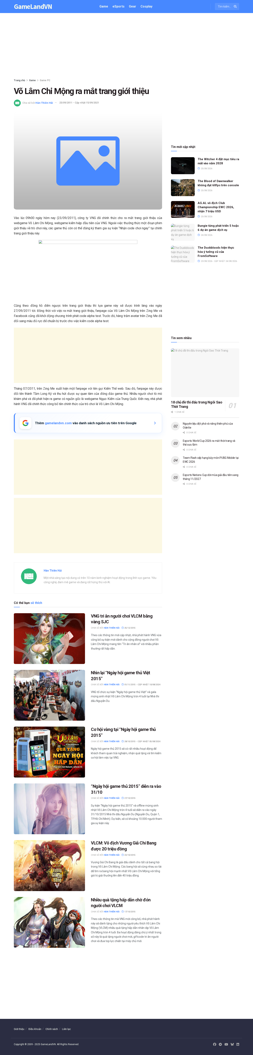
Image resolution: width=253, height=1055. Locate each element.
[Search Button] (235, 6)
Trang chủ (19, 80)
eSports (118, 6)
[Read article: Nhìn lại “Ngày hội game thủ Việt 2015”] (49, 695)
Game (103, 6)
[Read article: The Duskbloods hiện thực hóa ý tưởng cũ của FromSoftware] (183, 254)
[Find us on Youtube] (226, 1044)
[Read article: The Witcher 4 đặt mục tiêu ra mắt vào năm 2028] (183, 165)
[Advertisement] (126, 46)
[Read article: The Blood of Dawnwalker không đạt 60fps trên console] (183, 187)
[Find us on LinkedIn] (237, 1044)
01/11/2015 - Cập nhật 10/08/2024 (142, 684)
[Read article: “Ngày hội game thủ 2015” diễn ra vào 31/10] (49, 808)
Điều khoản (34, 1029)
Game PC (45, 80)
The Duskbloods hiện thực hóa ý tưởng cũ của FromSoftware (216, 252)
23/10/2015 (129, 855)
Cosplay (146, 6)
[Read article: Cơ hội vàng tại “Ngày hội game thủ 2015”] (49, 752)
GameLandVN (33, 6)
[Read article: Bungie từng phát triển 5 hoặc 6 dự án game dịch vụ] (183, 232)
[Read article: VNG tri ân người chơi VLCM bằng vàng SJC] (49, 638)
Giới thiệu (19, 1029)
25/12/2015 (129, 628)
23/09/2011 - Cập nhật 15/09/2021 (79, 102)
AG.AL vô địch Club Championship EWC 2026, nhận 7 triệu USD (216, 207)
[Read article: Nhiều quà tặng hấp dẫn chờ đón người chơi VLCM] (49, 922)
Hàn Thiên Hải (44, 102)
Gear (132, 6)
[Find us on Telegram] (220, 1044)
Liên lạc (66, 1029)
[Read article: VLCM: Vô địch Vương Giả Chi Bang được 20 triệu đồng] (49, 865)
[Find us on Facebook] (214, 1044)
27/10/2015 (129, 798)
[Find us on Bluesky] (232, 1044)
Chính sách (51, 1029)
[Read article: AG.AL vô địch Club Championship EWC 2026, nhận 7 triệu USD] (183, 209)
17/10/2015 (129, 911)
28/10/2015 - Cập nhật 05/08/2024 (142, 741)
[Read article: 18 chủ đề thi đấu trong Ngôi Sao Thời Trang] (205, 372)
